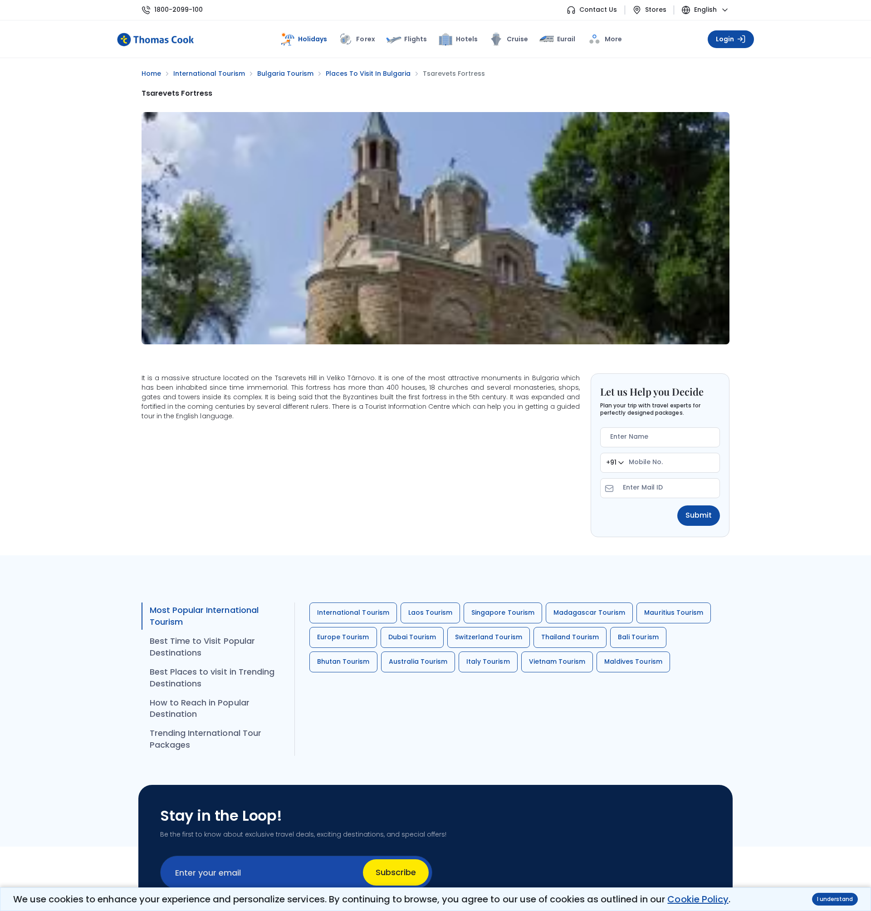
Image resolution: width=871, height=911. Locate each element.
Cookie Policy (697, 899)
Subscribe (396, 872)
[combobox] (615, 462)
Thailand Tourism (570, 637)
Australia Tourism (418, 661)
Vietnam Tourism (557, 661)
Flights (415, 39)
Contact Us (598, 9)
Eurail (566, 39)
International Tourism (353, 612)
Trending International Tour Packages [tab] (205, 738)
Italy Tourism (487, 661)
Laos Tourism (430, 612)
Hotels (467, 39)
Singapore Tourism (502, 612)
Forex (365, 39)
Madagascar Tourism (589, 612)
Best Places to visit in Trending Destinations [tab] (212, 677)
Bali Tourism (638, 637)
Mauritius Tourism (673, 612)
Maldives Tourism (633, 661)
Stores (655, 9)
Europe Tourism (343, 637)
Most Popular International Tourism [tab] (204, 615)
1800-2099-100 (178, 9)
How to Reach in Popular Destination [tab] (200, 708)
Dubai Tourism (412, 637)
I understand (835, 899)
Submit (698, 515)
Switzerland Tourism (488, 637)
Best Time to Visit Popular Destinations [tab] (202, 646)
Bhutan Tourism (343, 661)
